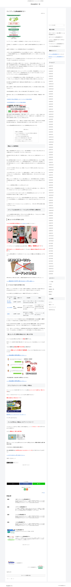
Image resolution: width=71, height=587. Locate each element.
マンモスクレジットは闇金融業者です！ (56, 43)
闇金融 (12, 462)
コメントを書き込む (26, 575)
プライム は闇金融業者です (54, 54)
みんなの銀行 (9, 307)
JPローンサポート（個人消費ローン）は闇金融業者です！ (57, 34)
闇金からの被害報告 (19, 131)
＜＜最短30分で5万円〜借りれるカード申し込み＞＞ (20, 281)
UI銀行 (8, 313)
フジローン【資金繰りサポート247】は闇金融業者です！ (56, 40)
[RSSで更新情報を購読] (27, 489)
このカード (24, 223)
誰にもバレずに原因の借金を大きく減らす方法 (24, 137)
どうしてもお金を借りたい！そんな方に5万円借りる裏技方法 (26, 133)
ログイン (50, 302)
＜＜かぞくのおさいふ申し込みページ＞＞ (16, 455)
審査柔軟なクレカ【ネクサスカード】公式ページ (16, 414)
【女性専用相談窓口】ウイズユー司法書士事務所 (16, 102)
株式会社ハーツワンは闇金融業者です (56, 56)
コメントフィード (52, 307)
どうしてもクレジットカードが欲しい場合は (23, 139)
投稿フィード (51, 304)
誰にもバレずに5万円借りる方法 (22, 134)
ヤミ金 (8, 462)
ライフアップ (16, 462)
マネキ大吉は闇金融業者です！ (55, 46)
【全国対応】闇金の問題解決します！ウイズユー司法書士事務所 (19, 99)
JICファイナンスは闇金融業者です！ (56, 37)
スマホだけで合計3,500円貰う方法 (23, 136)
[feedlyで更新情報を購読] (25, 489)
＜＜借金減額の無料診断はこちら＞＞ (17, 355)
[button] (64, 25)
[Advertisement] (26, 472)
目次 (24, 129)
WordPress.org (52, 309)
